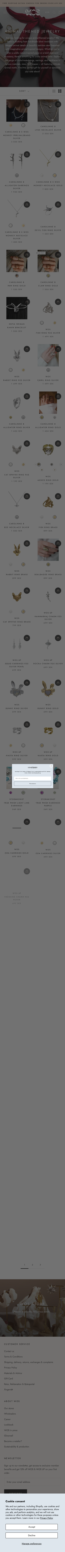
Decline (31, 1535)
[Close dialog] (51, 766)
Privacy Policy (46, 1518)
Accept (31, 1527)
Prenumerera (32, 784)
